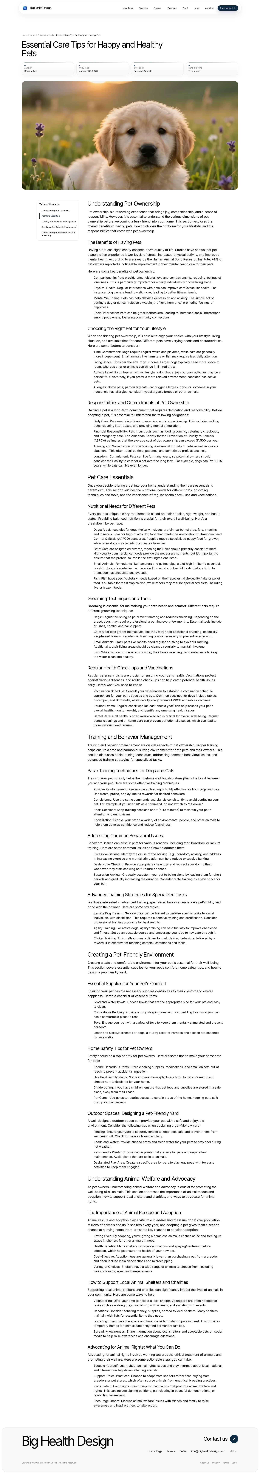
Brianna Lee (30, 71)
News (32, 35)
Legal (234, 1462)
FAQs (183, 1451)
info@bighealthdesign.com (208, 1451)
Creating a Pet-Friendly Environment (59, 227)
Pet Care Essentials (51, 216)
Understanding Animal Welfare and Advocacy (58, 234)
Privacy (216, 1462)
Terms (226, 1462)
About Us (204, 1462)
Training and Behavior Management (59, 221)
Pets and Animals (46, 35)
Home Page (154, 1451)
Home (24, 35)
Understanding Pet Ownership (56, 210)
